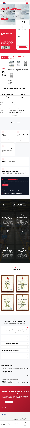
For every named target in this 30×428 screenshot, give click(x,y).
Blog (15, 417)
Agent (16, 418)
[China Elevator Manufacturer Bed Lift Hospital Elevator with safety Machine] (11, 64)
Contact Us (16, 419)
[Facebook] (20, 0)
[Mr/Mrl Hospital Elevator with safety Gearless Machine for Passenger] (18, 64)
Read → (28, 368)
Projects (13, 420)
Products (13, 418)
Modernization (13, 419)
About (13, 417)
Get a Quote (4, 184)
